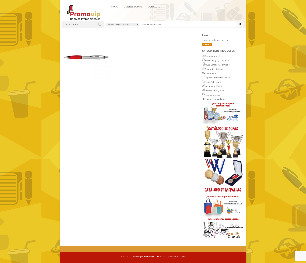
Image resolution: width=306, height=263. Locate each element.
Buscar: (206, 35)
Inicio (114, 6)
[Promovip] (83, 12)
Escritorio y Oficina (214, 69)
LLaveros (209, 73)
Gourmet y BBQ (212, 86)
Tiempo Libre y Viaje (214, 90)
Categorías (71, 24)
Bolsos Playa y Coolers (216, 60)
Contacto (154, 6)
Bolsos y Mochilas (213, 56)
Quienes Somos (133, 6)
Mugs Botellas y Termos (216, 64)
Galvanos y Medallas (215, 99)
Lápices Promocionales (216, 77)
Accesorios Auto (213, 94)
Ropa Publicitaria (213, 81)
